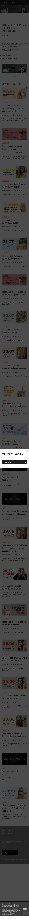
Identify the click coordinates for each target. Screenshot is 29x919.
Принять (25, 909)
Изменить (8, 462)
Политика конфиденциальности (8, 913)
